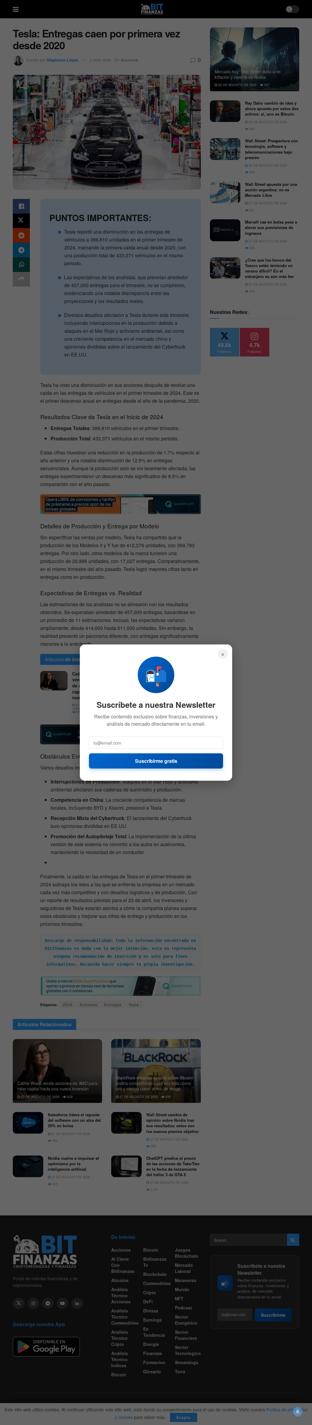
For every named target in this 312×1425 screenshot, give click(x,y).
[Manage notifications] (298, 1411)
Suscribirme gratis (156, 760)
